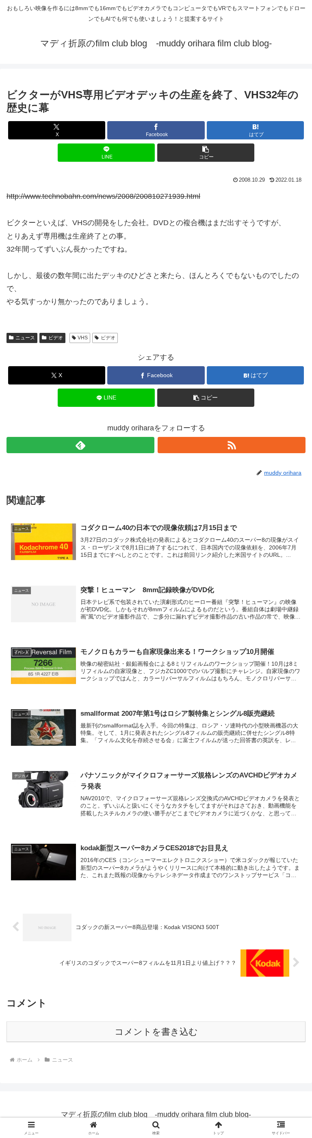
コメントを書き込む (156, 1032)
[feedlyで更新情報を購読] (80, 445)
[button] (205, 152)
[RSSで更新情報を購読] (232, 445)
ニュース (25, 338)
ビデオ (55, 338)
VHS (83, 338)
